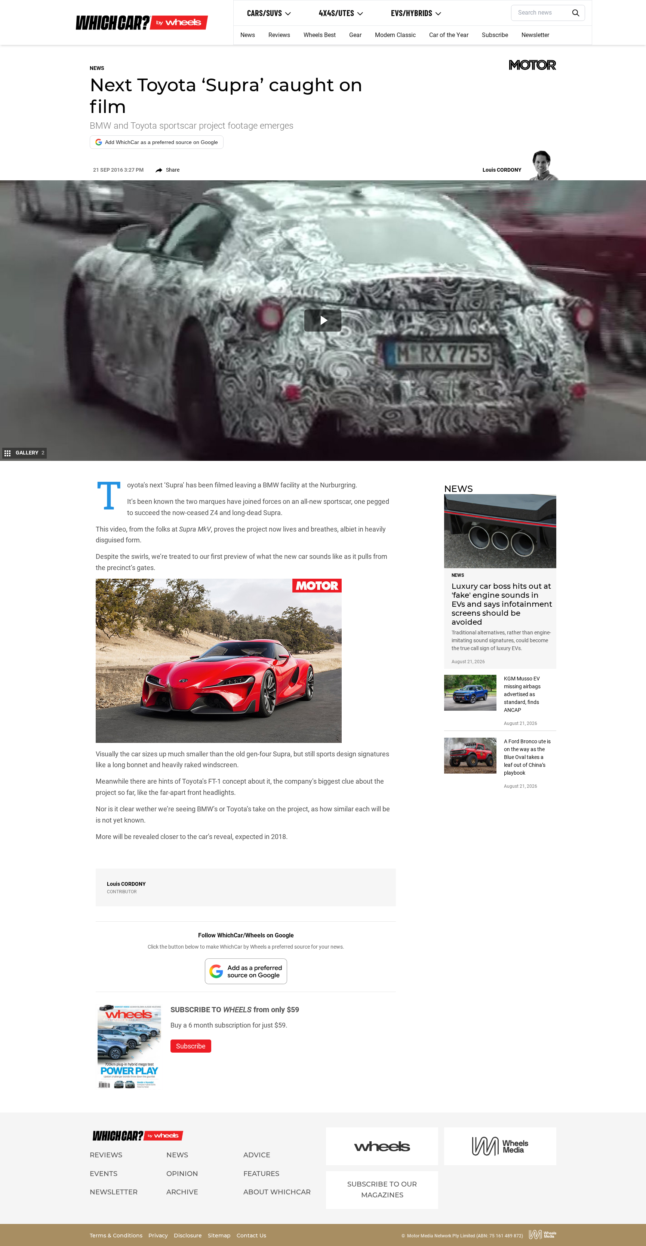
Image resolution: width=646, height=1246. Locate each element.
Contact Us (251, 1235)
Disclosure (188, 1235)
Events (103, 1174)
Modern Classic (395, 35)
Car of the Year (448, 35)
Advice (256, 1155)
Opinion (182, 1174)
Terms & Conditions (117, 1235)
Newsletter (535, 35)
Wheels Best (320, 35)
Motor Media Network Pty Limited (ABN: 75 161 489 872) (465, 1236)
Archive (182, 1192)
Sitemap (220, 1235)
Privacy (158, 1235)
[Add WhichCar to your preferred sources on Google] (246, 971)
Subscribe (495, 35)
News (247, 35)
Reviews (279, 35)
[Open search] (576, 13)
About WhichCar (277, 1192)
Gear (355, 35)
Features (261, 1174)
